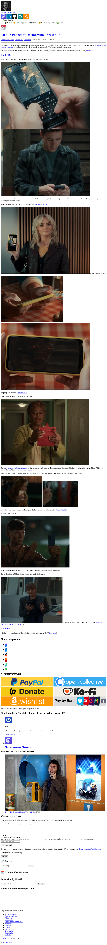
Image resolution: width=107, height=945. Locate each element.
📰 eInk (25, 23)
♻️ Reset (60, 23)
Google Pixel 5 (22, 393)
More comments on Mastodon (18, 747)
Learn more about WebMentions (90, 849)
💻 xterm (33, 23)
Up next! (5, 628)
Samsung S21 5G (61, 510)
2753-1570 (7, 938)
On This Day (9, 929)
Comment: (4, 835)
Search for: (4, 866)
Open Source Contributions (14, 922)
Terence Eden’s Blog (8, 12)
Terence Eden (7, 942)
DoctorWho (19, 40)
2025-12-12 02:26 (15, 734)
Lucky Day (90, 50)
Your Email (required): (51, 839)
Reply (7, 734)
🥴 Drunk (42, 23)
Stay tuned (52, 633)
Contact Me (9, 920)
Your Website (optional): (87, 839)
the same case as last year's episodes (17, 468)
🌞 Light (16, 23)
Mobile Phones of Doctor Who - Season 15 (31, 35)
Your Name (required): (8, 839)
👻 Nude (51, 23)
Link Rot (8, 935)
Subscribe (8, 923)
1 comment (27, 40)
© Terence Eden (10, 914)
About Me (8, 918)
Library (7, 927)
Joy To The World (41, 204)
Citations (8, 925)
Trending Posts (10, 931)
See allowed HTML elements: (12, 837)
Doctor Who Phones (7, 40)
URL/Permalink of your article (11, 853)
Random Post (9, 933)
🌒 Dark (8, 23)
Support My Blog (11, 916)
